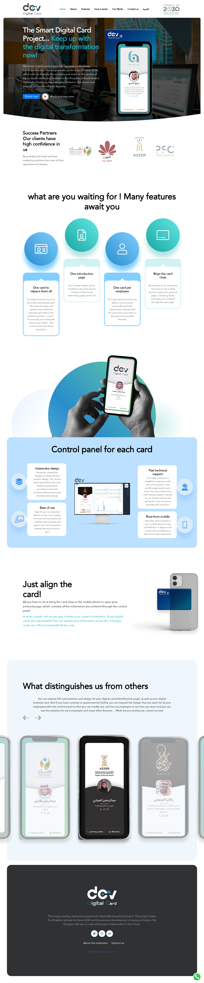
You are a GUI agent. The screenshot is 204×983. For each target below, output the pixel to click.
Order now (31, 96)
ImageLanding (108, 951)
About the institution (95, 943)
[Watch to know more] (45, 96)
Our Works (117, 9)
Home (63, 9)
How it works (101, 9)
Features (85, 9)
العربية (146, 9)
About (73, 9)
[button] (26, 717)
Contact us (133, 9)
